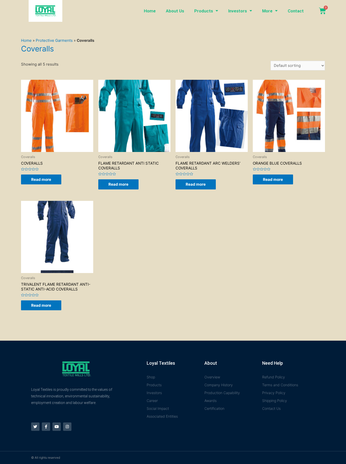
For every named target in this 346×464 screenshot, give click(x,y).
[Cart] (322, 11)
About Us (175, 10)
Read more (41, 179)
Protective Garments (54, 40)
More (267, 10)
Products (203, 10)
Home (150, 10)
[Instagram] (67, 426)
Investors (237, 10)
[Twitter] (35, 426)
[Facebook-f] (46, 426)
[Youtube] (56, 426)
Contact (296, 10)
